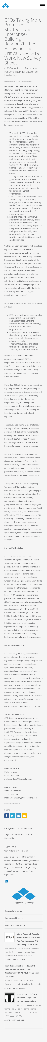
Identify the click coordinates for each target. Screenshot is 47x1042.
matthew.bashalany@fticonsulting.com (20, 797)
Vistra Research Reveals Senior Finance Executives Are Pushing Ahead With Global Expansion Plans (28, 939)
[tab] (23, 911)
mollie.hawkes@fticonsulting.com (18, 779)
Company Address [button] (13, 918)
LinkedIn (36, 706)
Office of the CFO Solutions (16, 263)
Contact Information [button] (14, 911)
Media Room (23, 851)
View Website (9, 851)
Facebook (24, 706)
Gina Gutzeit (21, 260)
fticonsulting (9, 838)
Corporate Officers (24, 828)
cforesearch (19, 834)
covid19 (28, 834)
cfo (11, 834)
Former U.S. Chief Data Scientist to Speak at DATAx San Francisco (27, 997)
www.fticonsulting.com (28, 699)
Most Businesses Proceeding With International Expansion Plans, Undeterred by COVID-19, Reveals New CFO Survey (22, 971)
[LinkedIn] (6, 881)
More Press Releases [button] (14, 925)
